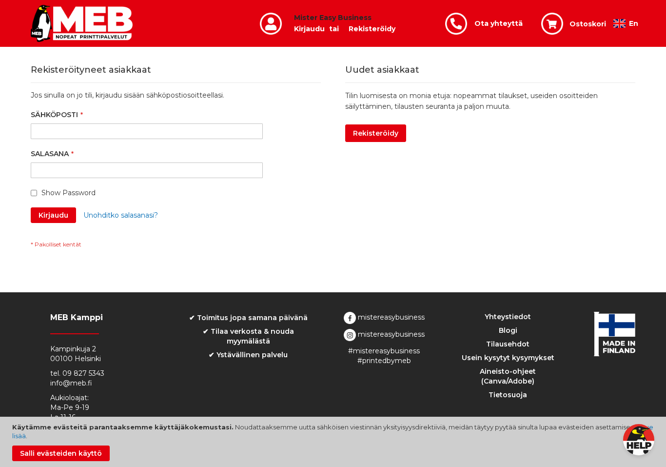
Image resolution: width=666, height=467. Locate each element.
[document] (334, 442)
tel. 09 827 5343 (77, 373)
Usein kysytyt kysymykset (508, 357)
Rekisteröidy (372, 28)
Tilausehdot (507, 344)
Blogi (508, 330)
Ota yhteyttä (498, 23)
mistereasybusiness (390, 317)
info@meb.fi (71, 383)
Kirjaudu (309, 28)
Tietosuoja (508, 394)
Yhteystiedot (508, 316)
